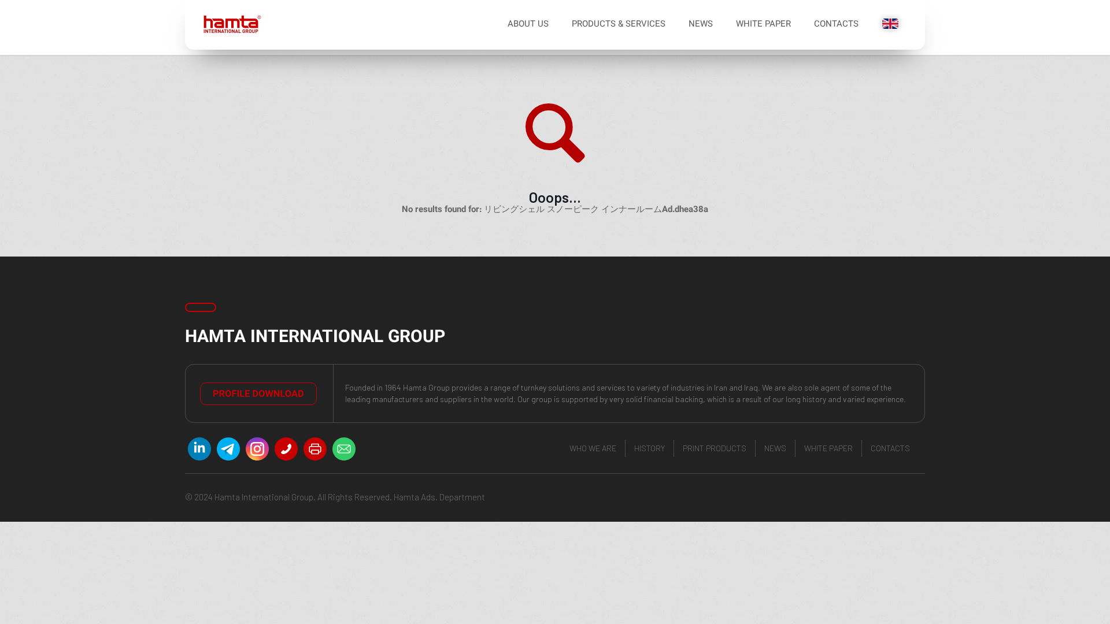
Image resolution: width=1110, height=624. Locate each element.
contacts (890, 448)
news (775, 448)
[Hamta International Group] (228, 25)
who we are (592, 448)
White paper (828, 448)
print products (714, 448)
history (649, 448)
